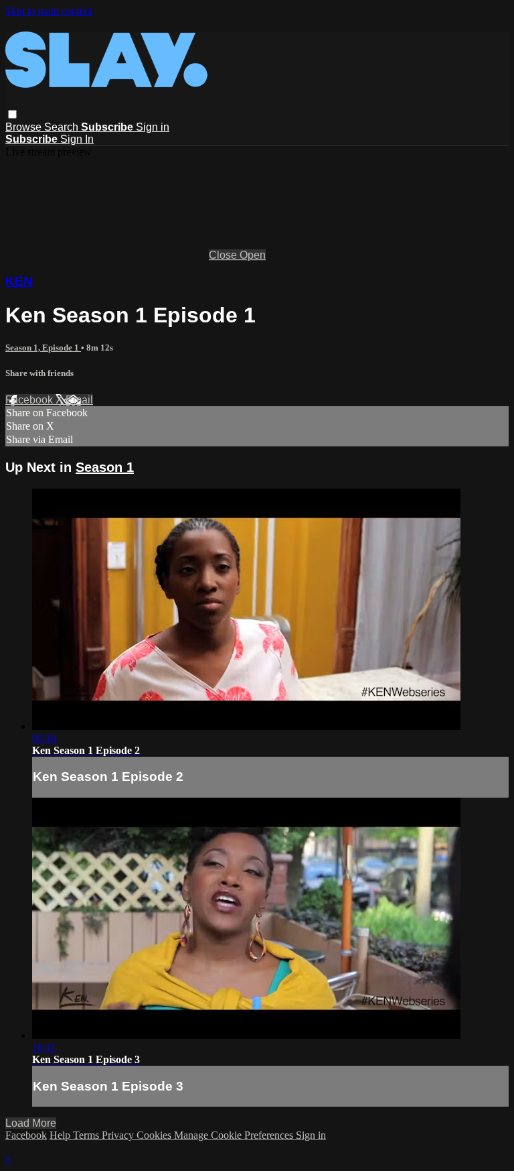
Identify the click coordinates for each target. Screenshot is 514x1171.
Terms (87, 1135)
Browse (24, 127)
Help (61, 1135)
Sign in (152, 127)
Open (253, 255)
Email (79, 400)
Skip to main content (48, 11)
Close (224, 255)
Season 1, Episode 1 (43, 348)
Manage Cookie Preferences (235, 1135)
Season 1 (105, 467)
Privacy (119, 1135)
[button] (12, 114)
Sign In (77, 139)
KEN (19, 281)
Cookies (155, 1135)
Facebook (30, 400)
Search (62, 127)
